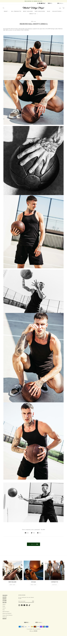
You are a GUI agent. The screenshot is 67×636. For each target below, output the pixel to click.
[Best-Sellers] (12, 570)
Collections (57, 11)
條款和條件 (5, 595)
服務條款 (4, 598)
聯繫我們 (4, 618)
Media (4, 606)
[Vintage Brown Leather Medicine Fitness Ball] (33, 502)
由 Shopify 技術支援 (33, 631)
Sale (48, 11)
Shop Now (12, 584)
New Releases (40, 11)
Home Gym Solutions (7, 613)
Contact (54, 584)
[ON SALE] (33, 570)
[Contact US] (54, 570)
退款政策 (4, 597)
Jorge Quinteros (29, 28)
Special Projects (6, 611)
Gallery (4, 604)
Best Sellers (28, 11)
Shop (6, 11)
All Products (16, 11)
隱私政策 (4, 602)
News (4, 609)
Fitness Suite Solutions (7, 615)
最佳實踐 (4, 600)
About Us (33, 13)
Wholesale (5, 616)
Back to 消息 (34, 544)
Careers (4, 607)
